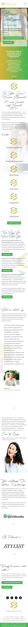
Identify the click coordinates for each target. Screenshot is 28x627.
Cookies (22, 617)
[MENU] (25, 4)
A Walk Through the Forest (19, 625)
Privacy (17, 617)
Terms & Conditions (9, 617)
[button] (2, 64)
